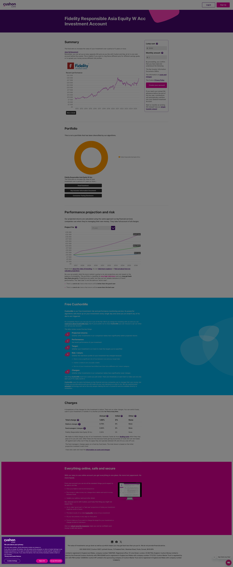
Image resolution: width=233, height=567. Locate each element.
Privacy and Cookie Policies (13, 556)
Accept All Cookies (56, 561)
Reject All (42, 561)
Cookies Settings (12, 561)
